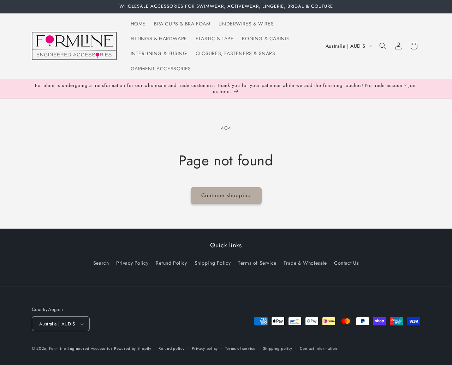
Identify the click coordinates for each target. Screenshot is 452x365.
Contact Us (346, 262)
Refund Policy (171, 262)
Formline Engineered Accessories (81, 349)
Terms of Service (257, 262)
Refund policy (171, 348)
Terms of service (240, 348)
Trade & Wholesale (305, 262)
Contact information (318, 348)
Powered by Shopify (132, 349)
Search (101, 262)
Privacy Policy (132, 262)
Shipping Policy (213, 262)
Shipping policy (278, 348)
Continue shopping (226, 195)
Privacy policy (205, 348)
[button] (383, 46)
